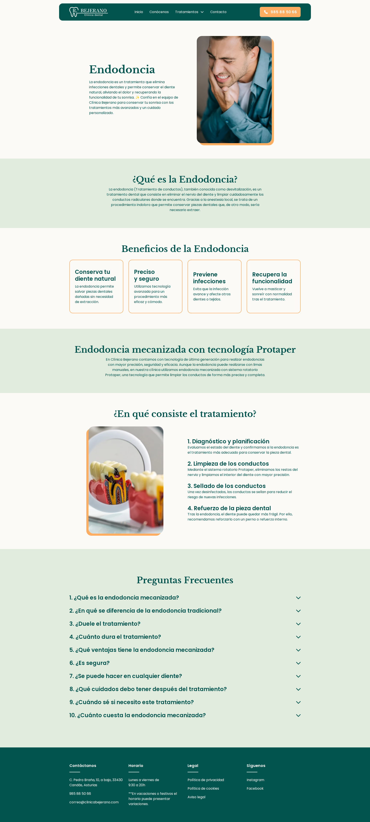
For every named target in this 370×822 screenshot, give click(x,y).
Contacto (218, 11)
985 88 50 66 (284, 12)
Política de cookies (203, 788)
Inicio (138, 11)
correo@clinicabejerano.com (94, 802)
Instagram (255, 779)
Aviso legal (196, 797)
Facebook (255, 788)
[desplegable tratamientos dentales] (202, 12)
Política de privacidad (206, 779)
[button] (185, 597)
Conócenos (159, 11)
